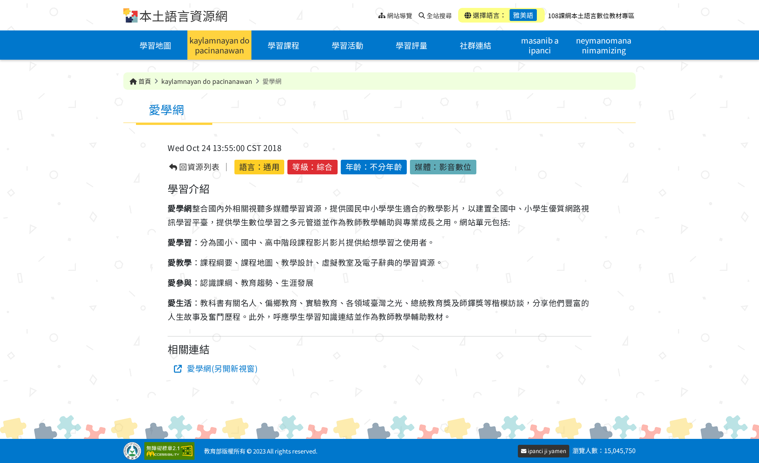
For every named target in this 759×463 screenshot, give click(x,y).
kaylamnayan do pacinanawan (219, 45)
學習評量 (411, 45)
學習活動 (347, 45)
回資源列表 (198, 167)
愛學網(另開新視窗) (222, 368)
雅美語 (523, 15)
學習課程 (283, 45)
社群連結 (475, 45)
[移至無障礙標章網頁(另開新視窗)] (171, 451)
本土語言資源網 (183, 15)
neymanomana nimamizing (603, 45)
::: (372, 13)
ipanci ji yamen (546, 451)
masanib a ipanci (540, 45)
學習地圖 (155, 45)
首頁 (144, 81)
